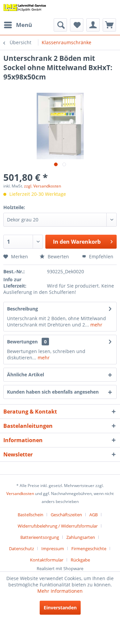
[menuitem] (17, 25)
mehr (95, 324)
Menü (24, 25)
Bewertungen (22, 341)
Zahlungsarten (80, 537)
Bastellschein (30, 515)
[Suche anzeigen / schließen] (60, 25)
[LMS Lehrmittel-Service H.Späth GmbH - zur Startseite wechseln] (24, 9)
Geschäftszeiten (66, 515)
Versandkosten (20, 493)
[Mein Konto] (93, 25)
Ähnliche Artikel (25, 374)
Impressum (52, 549)
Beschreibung (22, 309)
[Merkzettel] (76, 25)
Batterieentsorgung (39, 537)
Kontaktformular (46, 560)
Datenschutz (21, 549)
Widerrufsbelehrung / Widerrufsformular (58, 526)
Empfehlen (100, 256)
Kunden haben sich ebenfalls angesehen (53, 392)
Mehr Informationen (60, 591)
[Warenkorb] (109, 25)
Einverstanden (60, 607)
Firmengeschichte (88, 549)
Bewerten (57, 256)
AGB (93, 515)
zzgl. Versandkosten (42, 186)
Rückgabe (80, 560)
